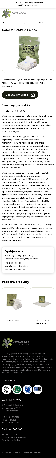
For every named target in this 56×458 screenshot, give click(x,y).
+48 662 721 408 (13, 263)
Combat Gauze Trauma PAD (42, 322)
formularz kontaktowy (15, 269)
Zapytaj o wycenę (17, 94)
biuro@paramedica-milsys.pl (17, 266)
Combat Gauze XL (14, 320)
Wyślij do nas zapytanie (28, 5)
